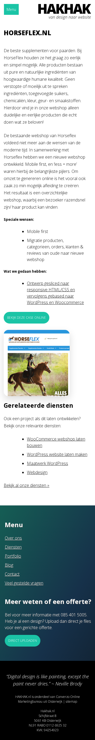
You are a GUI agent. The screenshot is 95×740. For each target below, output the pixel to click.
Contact (12, 574)
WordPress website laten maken (57, 454)
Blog (9, 565)
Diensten (13, 547)
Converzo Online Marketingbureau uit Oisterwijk (49, 699)
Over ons (13, 538)
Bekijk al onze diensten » (26, 485)
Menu (11, 9)
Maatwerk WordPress (47, 463)
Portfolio (13, 556)
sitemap (71, 701)
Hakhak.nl (48, 711)
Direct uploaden (22, 640)
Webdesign (37, 472)
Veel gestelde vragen (24, 583)
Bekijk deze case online (26, 317)
